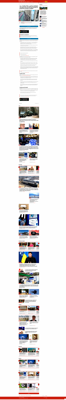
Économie (21, 1)
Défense (30, 157)
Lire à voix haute (29, 26)
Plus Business (44, 27)
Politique (23, 1)
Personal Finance (28, 1)
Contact (19, 395)
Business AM (24, 122)
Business (20, 128)
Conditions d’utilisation (23, 395)
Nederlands (46, 395)
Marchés (25, 1)
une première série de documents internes (26, 75)
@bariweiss (22, 70)
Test (19, 387)
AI (36, 375)
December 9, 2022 (27, 55)
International (20, 262)
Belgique (19, 1)
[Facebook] (42, 395)
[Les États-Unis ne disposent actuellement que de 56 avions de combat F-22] (34, 289)
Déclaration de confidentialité (28, 395)
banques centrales (31, 128)
